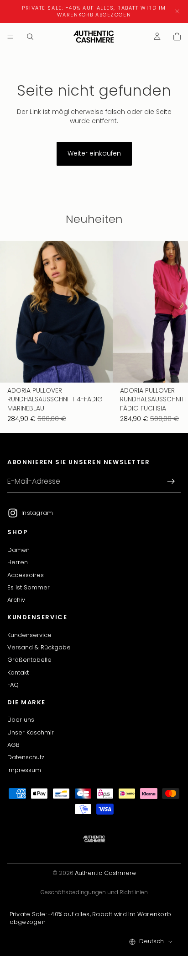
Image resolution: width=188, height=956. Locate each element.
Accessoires (25, 575)
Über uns (20, 719)
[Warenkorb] (177, 37)
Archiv (16, 600)
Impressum (24, 770)
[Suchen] (30, 37)
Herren (17, 562)
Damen (18, 550)
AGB (13, 744)
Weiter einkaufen (94, 153)
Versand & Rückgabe (39, 647)
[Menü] (10, 36)
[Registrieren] (171, 482)
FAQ (13, 685)
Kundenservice (29, 635)
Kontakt (18, 672)
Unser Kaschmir (30, 732)
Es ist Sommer (28, 587)
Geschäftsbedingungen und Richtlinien (94, 892)
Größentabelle (29, 660)
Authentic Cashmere (105, 873)
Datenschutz (25, 757)
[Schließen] (177, 11)
